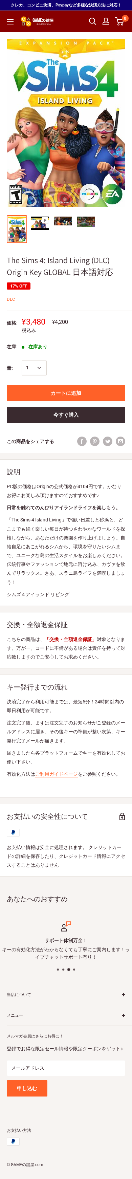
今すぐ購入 (66, 415)
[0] (119, 21)
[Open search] (92, 21)
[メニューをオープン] (10, 21)
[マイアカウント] (106, 21)
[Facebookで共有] (82, 441)
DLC (11, 299)
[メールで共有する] (120, 441)
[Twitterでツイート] (107, 441)
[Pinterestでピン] (95, 441)
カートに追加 (66, 393)
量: (10, 368)
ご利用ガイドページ (56, 774)
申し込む (27, 1088)
